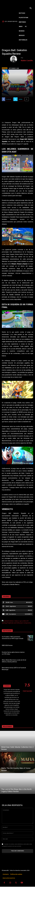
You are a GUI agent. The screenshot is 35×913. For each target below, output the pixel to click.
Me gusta (29, 602)
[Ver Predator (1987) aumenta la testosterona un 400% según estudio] (30, 638)
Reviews (4, 68)
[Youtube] (21, 882)
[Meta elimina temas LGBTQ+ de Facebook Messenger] (30, 669)
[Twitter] (16, 882)
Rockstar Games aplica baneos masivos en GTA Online (13, 653)
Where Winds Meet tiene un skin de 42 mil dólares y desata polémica (14, 661)
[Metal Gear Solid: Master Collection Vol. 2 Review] (17, 741)
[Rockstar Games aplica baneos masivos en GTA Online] (30, 653)
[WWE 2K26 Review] (30, 646)
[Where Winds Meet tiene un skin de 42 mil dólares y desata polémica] (30, 661)
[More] (27, 99)
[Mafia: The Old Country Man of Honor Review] (17, 762)
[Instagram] (10, 882)
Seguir (30, 606)
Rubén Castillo (27, 60)
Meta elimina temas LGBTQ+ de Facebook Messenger (14, 669)
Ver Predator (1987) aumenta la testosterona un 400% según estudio (12, 638)
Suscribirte (28, 614)
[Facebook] (4, 882)
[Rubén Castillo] (15, 59)
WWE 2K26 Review (7, 645)
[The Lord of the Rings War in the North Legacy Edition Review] (17, 783)
